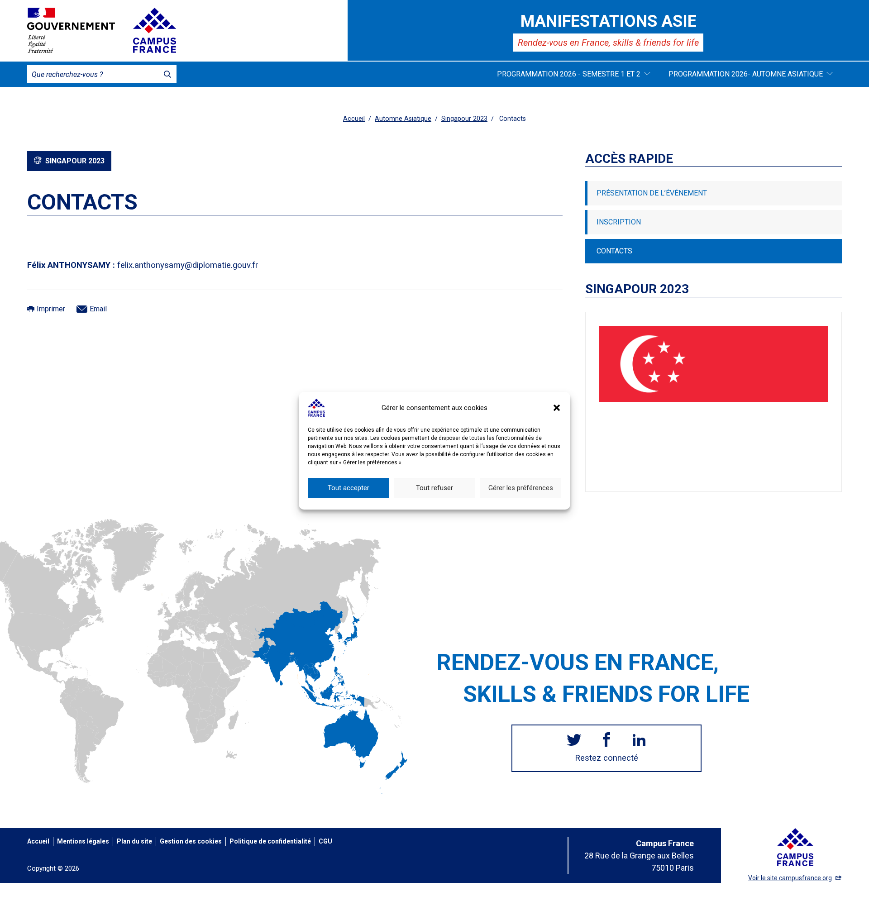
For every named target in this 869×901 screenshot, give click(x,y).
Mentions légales (83, 841)
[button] (556, 407)
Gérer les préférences (520, 488)
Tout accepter (348, 488)
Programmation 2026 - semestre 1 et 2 (568, 74)
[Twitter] (574, 740)
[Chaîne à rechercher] (167, 74)
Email (98, 309)
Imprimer (51, 309)
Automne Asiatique (403, 119)
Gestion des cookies (191, 841)
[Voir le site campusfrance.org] (154, 30)
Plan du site (134, 841)
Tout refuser (434, 488)
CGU (325, 841)
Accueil (354, 119)
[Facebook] (606, 740)
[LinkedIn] (639, 740)
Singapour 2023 (464, 119)
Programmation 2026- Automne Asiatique (745, 74)
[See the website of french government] (71, 30)
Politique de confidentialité (270, 841)
